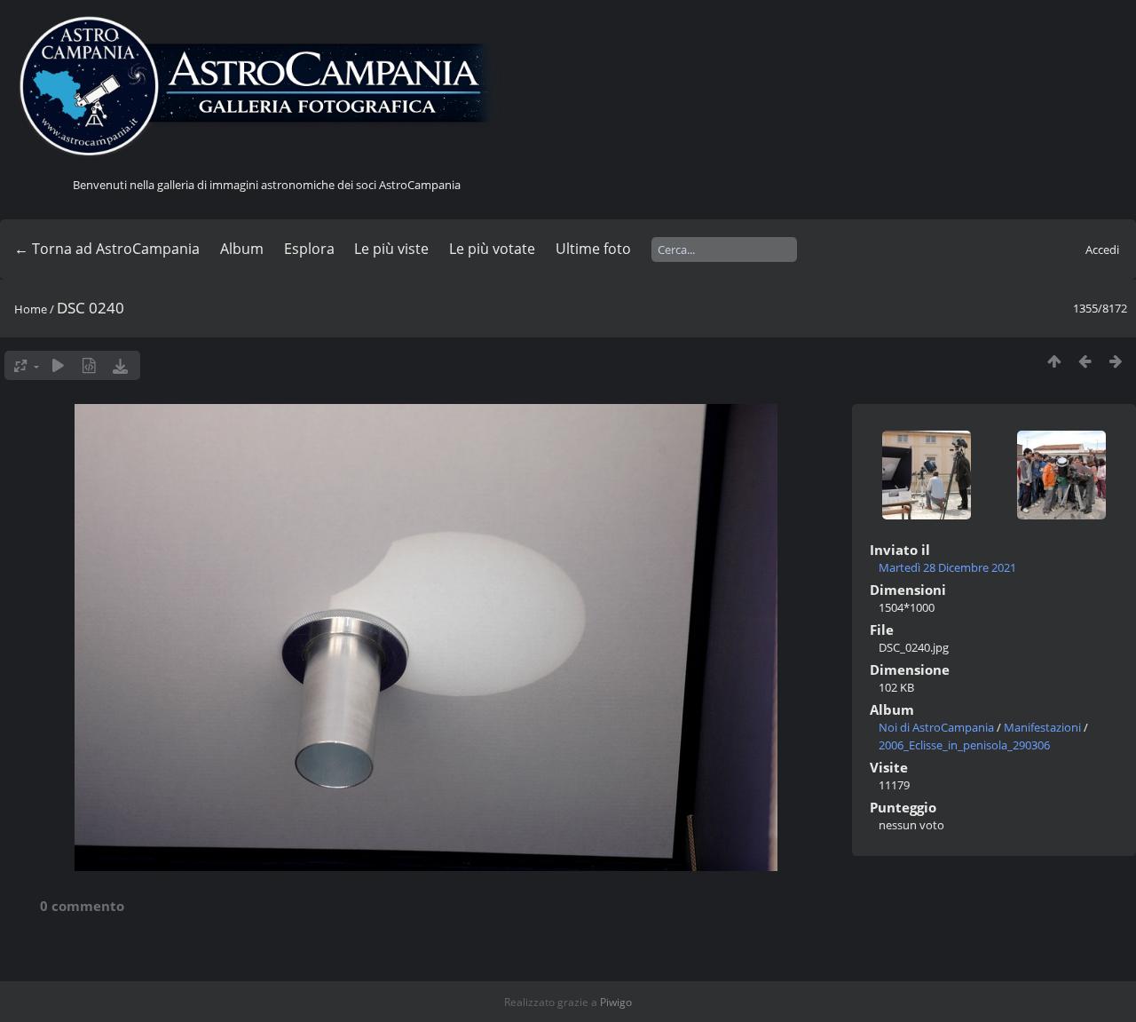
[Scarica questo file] (120, 365)
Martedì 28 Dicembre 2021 (947, 567)
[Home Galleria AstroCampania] (266, 87)
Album (242, 248)
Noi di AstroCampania (936, 727)
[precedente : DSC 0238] (1084, 361)
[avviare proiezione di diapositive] (58, 365)
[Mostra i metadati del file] (89, 365)
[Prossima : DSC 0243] (1116, 361)
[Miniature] (1053, 361)
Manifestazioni (1042, 727)
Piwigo (616, 1002)
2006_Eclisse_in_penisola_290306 (964, 745)
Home (30, 309)
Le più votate (492, 248)
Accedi (1102, 249)
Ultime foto (593, 248)
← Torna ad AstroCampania (107, 248)
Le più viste (391, 248)
